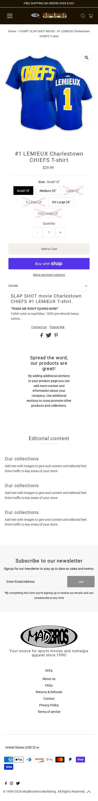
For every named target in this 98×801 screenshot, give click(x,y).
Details (13, 286)
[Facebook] (6, 783)
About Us (48, 679)
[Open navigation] (15, 16)
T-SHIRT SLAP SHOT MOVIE (36, 31)
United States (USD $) (20, 747)
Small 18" (23, 191)
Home (12, 31)
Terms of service (49, 712)
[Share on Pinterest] (56, 336)
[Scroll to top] (88, 791)
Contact (49, 698)
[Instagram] (11, 783)
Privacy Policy (49, 705)
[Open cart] (91, 15)
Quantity (49, 223)
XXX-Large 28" (48, 213)
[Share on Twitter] (49, 336)
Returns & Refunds (49, 692)
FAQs (49, 685)
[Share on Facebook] (42, 336)
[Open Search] (83, 16)
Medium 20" (48, 191)
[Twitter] (18, 783)
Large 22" (73, 191)
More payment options (49, 275)
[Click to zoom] (87, 57)
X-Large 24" (34, 202)
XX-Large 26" (61, 202)
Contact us (39, 327)
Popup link (57, 327)
